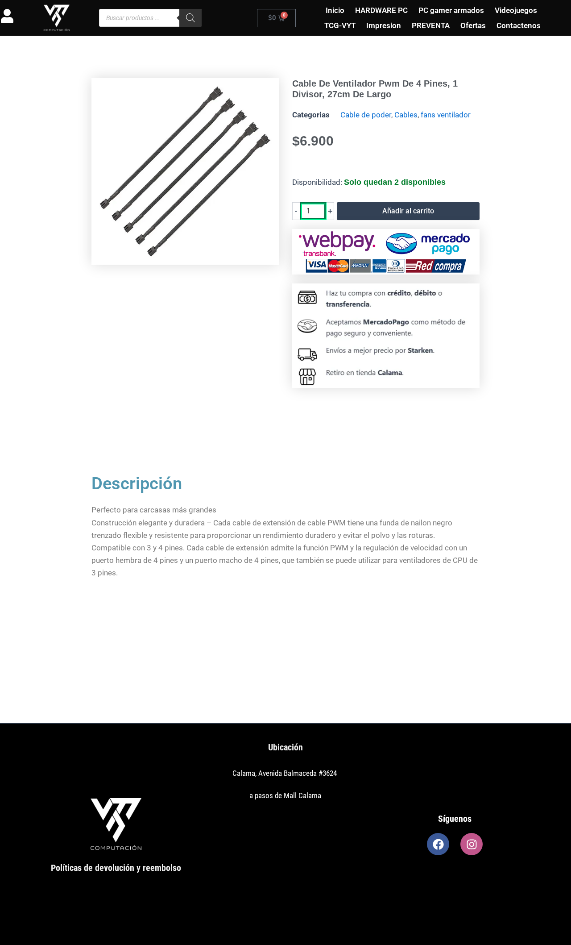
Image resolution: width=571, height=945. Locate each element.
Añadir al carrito (408, 211)
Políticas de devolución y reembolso (116, 867)
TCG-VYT (340, 25)
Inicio (335, 10)
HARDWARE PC (381, 10)
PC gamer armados (451, 10)
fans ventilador (446, 114)
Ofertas (473, 25)
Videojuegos (516, 10)
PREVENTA (431, 25)
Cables (406, 114)
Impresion (383, 25)
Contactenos (519, 25)
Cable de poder (365, 114)
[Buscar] (190, 18)
